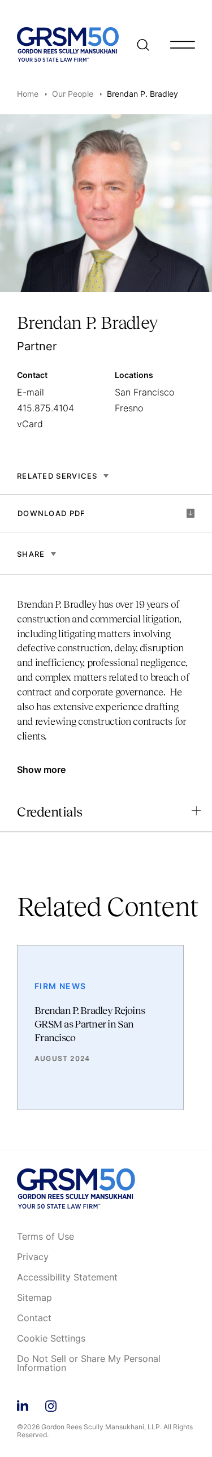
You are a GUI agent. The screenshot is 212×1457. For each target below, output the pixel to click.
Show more (41, 769)
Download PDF (52, 513)
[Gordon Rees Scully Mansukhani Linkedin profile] (22, 1404)
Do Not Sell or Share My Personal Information (89, 1363)
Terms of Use (45, 1237)
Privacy (33, 1257)
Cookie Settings (51, 1339)
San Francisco (144, 392)
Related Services (57, 475)
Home (27, 93)
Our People (72, 93)
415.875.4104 (45, 408)
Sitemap (34, 1298)
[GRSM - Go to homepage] (68, 44)
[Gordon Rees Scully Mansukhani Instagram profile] (51, 1404)
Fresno (129, 408)
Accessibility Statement (67, 1278)
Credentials (50, 811)
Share (31, 553)
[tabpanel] (106, 676)
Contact (34, 1318)
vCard (30, 423)
